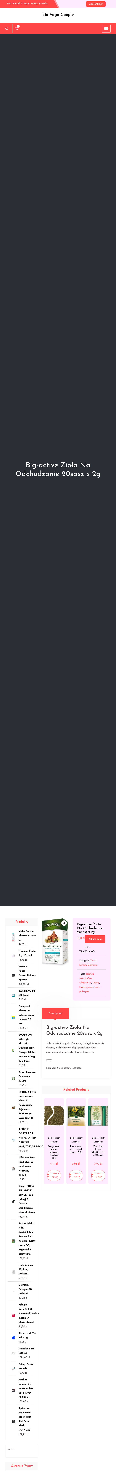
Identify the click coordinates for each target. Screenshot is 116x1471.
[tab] (55, 1013)
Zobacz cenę (95, 939)
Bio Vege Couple (58, 15)
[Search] (7, 28)
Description (55, 1013)
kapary (96, 982)
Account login (96, 4)
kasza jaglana (86, 987)
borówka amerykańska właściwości (86, 978)
